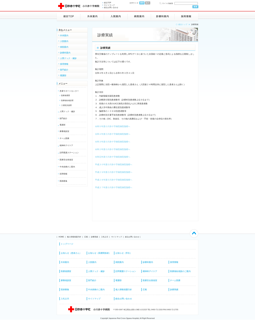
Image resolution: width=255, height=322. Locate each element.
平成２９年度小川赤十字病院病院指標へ (113, 172)
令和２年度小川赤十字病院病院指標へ (112, 149)
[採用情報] (186, 16)
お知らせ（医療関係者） (99, 253)
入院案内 (92, 262)
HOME (61, 237)
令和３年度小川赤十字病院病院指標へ (112, 141)
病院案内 (119, 262)
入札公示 (104, 237)
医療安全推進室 (150, 280)
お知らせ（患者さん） (71, 253)
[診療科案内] (163, 16)
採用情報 (174, 262)
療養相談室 (66, 280)
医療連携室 (66, 271)
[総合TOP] (68, 16)
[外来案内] (92, 16)
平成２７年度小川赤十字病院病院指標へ (113, 187)
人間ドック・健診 (67, 111)
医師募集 (65, 289)
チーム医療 (175, 280)
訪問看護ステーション (69, 153)
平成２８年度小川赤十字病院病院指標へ (113, 180)
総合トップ (182, 24)
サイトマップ (109, 5)
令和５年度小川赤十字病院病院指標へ (112, 126)
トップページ (67, 244)
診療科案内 (148, 262)
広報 (86, 237)
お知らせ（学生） (123, 253)
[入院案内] (116, 16)
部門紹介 (92, 280)
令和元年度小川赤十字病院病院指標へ (112, 157)
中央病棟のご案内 (96, 289)
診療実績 (94, 237)
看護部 (62, 125)
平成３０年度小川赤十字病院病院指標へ (113, 164)
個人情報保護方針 (74, 237)
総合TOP (107, 3)
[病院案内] (139, 16)
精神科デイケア (66, 145)
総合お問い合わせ (111, 7)
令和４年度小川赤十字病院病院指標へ (112, 134)
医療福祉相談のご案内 (180, 271)
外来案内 (65, 262)
